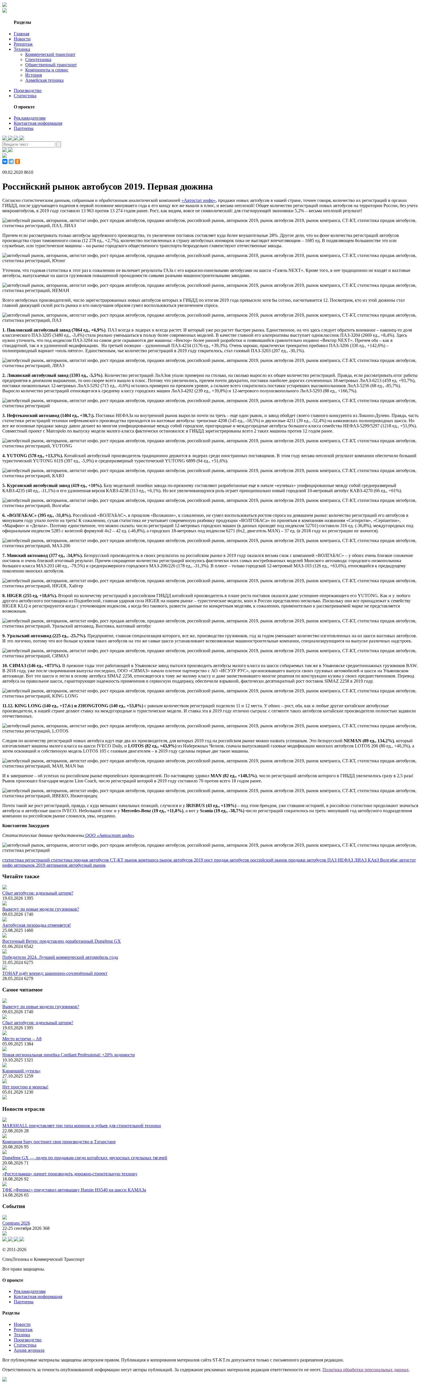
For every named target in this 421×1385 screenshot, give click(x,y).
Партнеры (24, 128)
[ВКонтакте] (4, 161)
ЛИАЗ (361, 860)
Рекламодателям (30, 118)
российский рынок (269, 860)
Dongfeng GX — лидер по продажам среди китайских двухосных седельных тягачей (84, 1157)
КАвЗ (374, 860)
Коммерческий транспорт (50, 54)
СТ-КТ (117, 860)
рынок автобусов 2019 (182, 860)
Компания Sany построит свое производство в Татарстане (59, 1141)
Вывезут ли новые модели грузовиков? (40, 909)
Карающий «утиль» (21, 1070)
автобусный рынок (87, 865)
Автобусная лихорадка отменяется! (36, 925)
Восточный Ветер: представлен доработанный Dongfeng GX (61, 941)
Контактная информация (38, 123)
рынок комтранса (142, 860)
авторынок (57, 865)
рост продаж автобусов (227, 860)
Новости (22, 38)
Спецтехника (38, 59)
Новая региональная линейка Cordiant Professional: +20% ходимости (68, 1054)
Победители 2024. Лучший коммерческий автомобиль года (60, 957)
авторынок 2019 (30, 865)
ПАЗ (332, 860)
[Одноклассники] (17, 161)
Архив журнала (29, 1350)
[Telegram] (11, 161)
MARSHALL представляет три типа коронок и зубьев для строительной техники (81, 1125)
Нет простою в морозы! (25, 1086)
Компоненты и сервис (46, 69)
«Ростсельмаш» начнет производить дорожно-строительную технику (69, 1173)
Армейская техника (44, 80)
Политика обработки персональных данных (365, 1369)
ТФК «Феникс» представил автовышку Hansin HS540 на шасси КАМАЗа (74, 1189)
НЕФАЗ (346, 860)
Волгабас (389, 860)
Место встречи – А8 (22, 1038)
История (33, 75)
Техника (22, 49)
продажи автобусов (307, 860)
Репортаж (23, 44)
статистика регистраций (26, 860)
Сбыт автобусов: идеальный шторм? (37, 893)
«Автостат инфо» (199, 200)
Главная (21, 33)
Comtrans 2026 (16, 1223)
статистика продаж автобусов (80, 860)
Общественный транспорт (51, 64)
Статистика (25, 95)
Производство (28, 90)
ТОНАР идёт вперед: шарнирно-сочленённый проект (54, 973)
